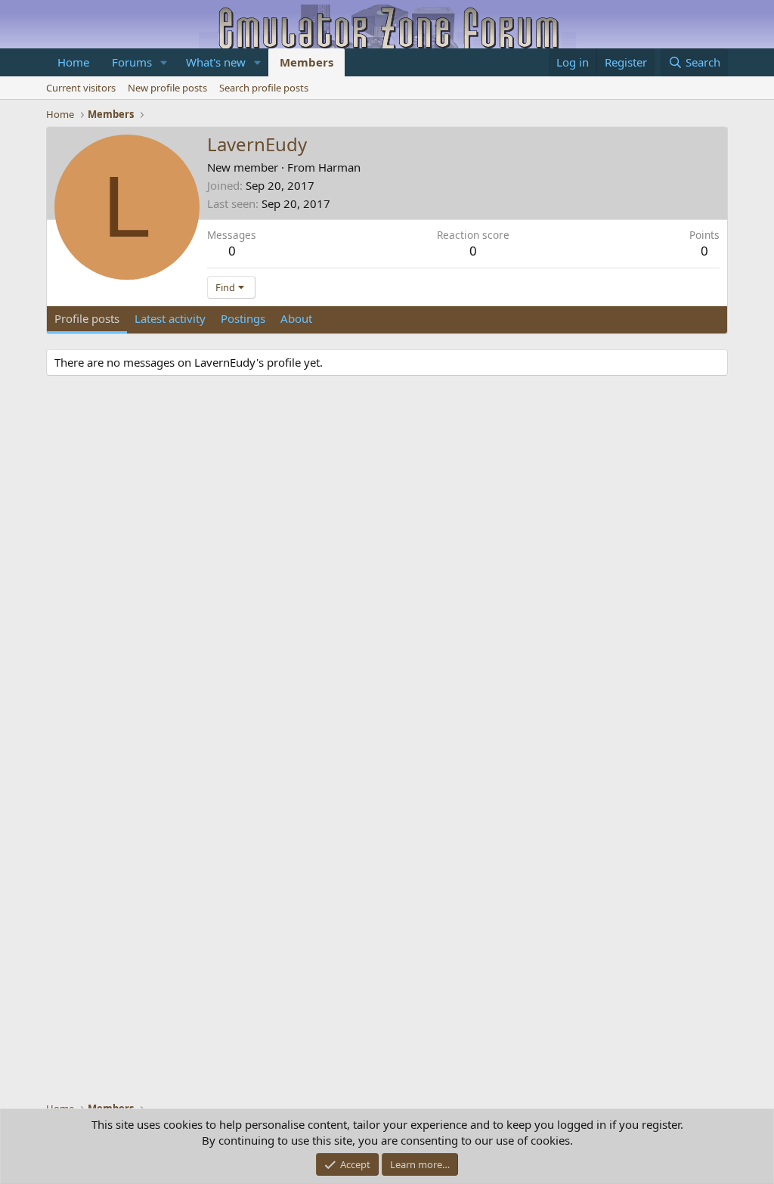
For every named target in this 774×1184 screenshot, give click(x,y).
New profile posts (167, 88)
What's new (216, 62)
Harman (339, 167)
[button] (164, 62)
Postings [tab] (243, 318)
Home (73, 62)
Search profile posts (263, 88)
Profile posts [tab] (86, 318)
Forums (132, 62)
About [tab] (296, 318)
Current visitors (81, 88)
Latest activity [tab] (170, 318)
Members (306, 62)
